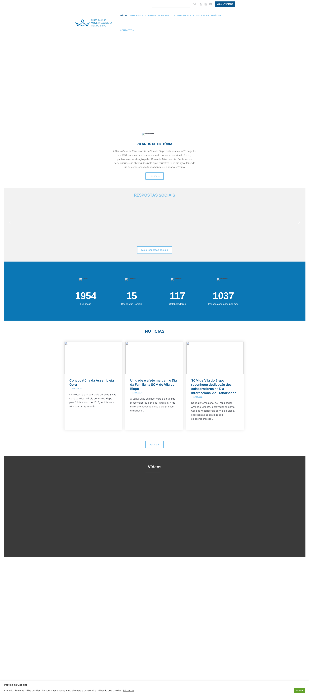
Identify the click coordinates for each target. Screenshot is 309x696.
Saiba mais (128, 690)
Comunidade (181, 15)
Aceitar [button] (299, 690)
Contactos (127, 30)
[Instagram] (205, 4)
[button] (194, 4)
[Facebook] (201, 4)
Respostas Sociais (158, 15)
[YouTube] (210, 4)
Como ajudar (201, 15)
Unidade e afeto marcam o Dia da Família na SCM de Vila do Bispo (153, 384)
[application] (144, 15)
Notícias (216, 15)
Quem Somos (136, 15)
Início (123, 15)
